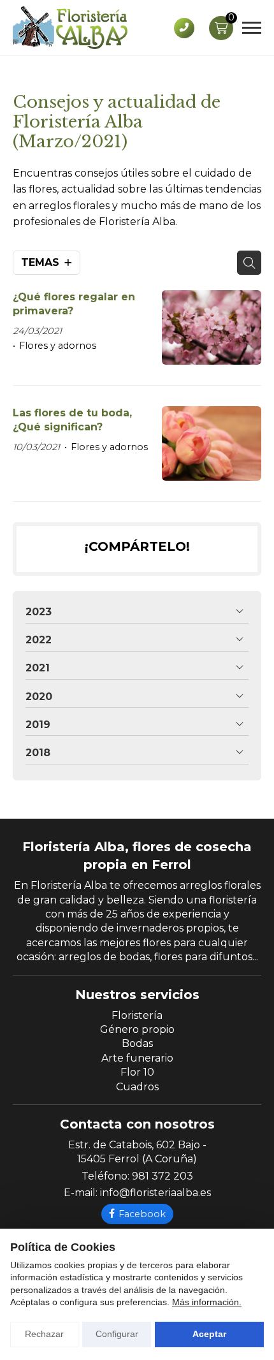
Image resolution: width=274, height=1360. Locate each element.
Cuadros (137, 1087)
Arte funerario (137, 1058)
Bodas (137, 1043)
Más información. (207, 1302)
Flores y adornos (57, 345)
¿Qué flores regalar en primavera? (74, 304)
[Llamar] (184, 28)
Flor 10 (137, 1072)
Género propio (137, 1029)
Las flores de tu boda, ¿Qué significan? (72, 420)
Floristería (137, 1015)
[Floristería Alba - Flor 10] (70, 27)
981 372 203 (162, 1176)
